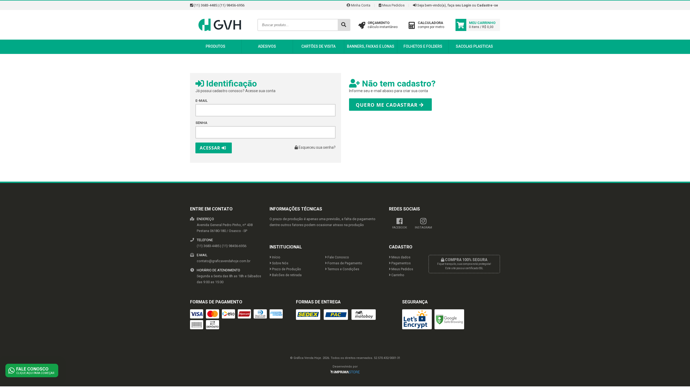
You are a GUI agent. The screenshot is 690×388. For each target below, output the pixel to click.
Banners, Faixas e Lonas (370, 46)
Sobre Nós (279, 263)
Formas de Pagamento (344, 263)
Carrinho (397, 275)
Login (466, 5)
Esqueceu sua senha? (317, 147)
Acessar (211, 148)
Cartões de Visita (318, 46)
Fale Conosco (338, 257)
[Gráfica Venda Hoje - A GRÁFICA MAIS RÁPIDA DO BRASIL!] (219, 38)
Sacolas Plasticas (474, 46)
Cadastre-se (487, 5)
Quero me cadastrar (387, 105)
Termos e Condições (343, 269)
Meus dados (400, 257)
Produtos (215, 46)
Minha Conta (360, 5)
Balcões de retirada (286, 275)
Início (275, 257)
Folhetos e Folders (422, 46)
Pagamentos (401, 263)
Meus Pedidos (393, 5)
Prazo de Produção (286, 269)
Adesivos (267, 46)
